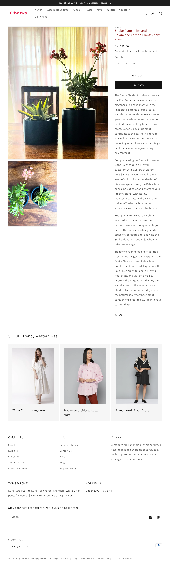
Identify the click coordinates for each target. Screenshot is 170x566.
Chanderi (58, 490)
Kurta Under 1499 (17, 468)
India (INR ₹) (18, 546)
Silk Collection (16, 462)
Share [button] (122, 314)
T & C (62, 456)
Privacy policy (71, 558)
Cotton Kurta (30, 490)
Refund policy (56, 558)
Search (12, 444)
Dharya (18, 558)
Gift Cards (13, 456)
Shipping (131, 51)
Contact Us (66, 450)
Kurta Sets (14, 490)
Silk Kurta (45, 490)
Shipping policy (105, 558)
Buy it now (138, 84)
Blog (62, 462)
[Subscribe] (64, 517)
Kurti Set (13, 450)
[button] (126, 9)
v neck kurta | (38, 495)
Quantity (119, 57)
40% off (105, 490)
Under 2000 (93, 490)
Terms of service (87, 558)
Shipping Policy (68, 468)
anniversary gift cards (59, 495)
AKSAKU (43, 558)
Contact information (124, 558)
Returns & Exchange (70, 444)
